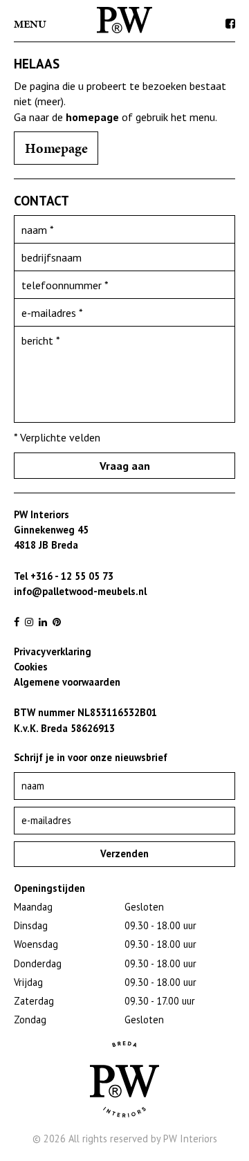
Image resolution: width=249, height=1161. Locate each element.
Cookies (31, 666)
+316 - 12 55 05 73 (71, 576)
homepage (92, 117)
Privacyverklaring (52, 651)
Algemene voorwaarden (67, 681)
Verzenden (124, 853)
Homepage (56, 148)
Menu (30, 24)
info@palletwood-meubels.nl (80, 591)
